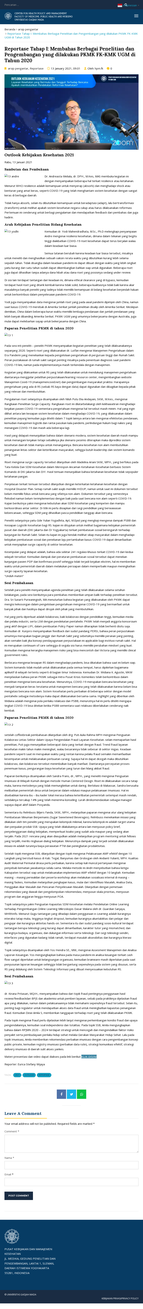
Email (7, 1174)
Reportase (37, 68)
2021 (17, 1075)
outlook (29, 1075)
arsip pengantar (28, 29)
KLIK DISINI (89, 1056)
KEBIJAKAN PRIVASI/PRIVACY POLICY (120, 1298)
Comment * (11, 1131)
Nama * (9, 1158)
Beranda (9, 29)
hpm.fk (99, 68)
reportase (44, 1075)
